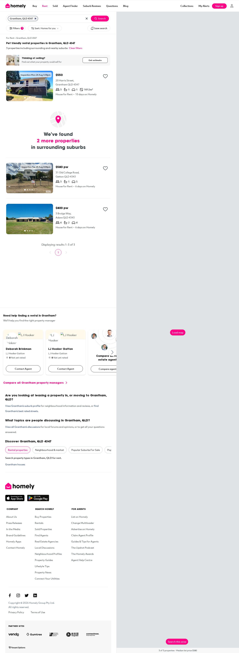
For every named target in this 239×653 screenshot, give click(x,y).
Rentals (39, 523)
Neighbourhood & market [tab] (49, 449)
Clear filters (75, 48)
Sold (55, 5)
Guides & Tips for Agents (85, 541)
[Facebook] (10, 595)
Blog (125, 5)
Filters (18, 28)
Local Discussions (44, 547)
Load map (177, 332)
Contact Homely (15, 547)
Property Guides (44, 560)
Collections (186, 5)
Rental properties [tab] (18, 449)
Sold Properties (43, 529)
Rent (44, 5)
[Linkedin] (35, 595)
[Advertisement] (58, 285)
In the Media (13, 529)
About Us (11, 516)
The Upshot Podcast (82, 547)
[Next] (112, 352)
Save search (100, 28)
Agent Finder (70, 5)
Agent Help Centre (81, 560)
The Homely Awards (82, 553)
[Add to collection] (105, 76)
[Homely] (27, 486)
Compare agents (108, 368)
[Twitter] (26, 595)
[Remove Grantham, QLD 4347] (35, 18)
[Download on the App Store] (16, 498)
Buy (35, 5)
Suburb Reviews (92, 5)
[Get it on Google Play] (38, 498)
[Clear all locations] (87, 18)
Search (102, 18)
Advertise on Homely (82, 529)
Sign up (219, 5)
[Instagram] (18, 595)
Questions (112, 5)
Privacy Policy (16, 612)
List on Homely (79, 516)
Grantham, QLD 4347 (26, 37)
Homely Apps (13, 541)
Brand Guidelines (15, 535)
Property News (43, 572)
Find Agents (41, 535)
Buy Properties (43, 516)
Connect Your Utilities (47, 578)
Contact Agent (23, 368)
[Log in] (231, 5)
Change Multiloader (82, 523)
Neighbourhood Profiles (48, 553)
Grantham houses (15, 464)
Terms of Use (38, 612)
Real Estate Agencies (46, 541)
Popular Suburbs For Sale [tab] (85, 449)
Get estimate (95, 60)
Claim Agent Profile (82, 535)
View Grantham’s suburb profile (22, 405)
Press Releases (14, 523)
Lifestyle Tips (42, 566)
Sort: (45, 28)
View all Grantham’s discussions (22, 426)
